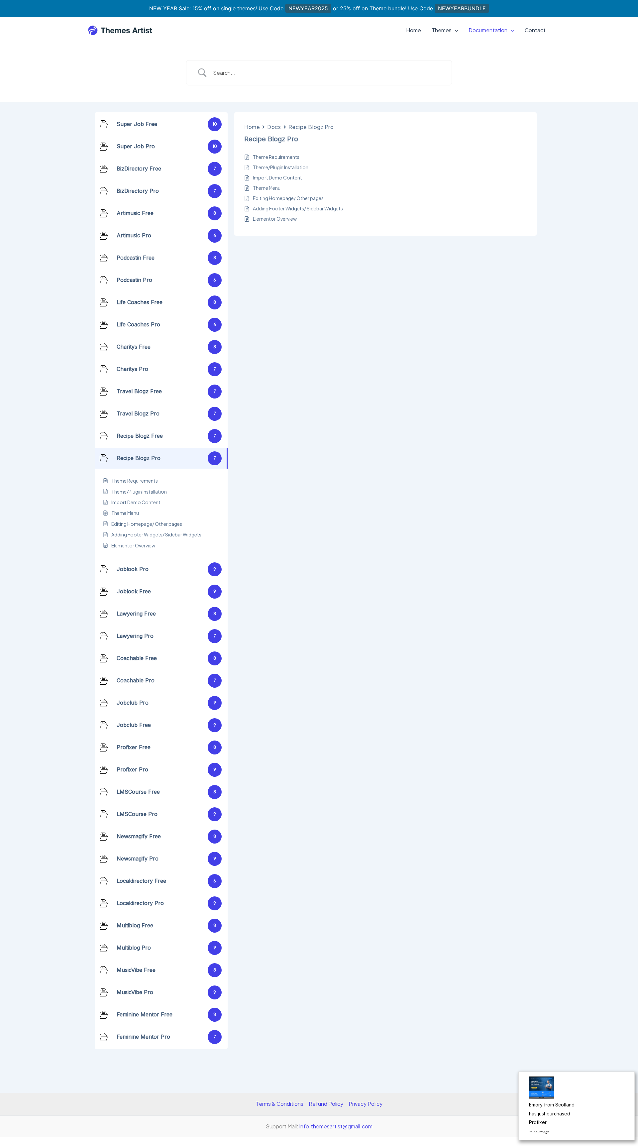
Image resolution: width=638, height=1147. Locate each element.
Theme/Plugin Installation (280, 167)
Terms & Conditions (279, 1103)
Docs (274, 126)
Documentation (488, 30)
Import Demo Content (277, 177)
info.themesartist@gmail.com (335, 1126)
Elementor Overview (275, 219)
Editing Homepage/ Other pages (288, 198)
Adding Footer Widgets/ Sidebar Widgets (298, 208)
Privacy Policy (365, 1103)
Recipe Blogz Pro (311, 126)
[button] (455, 30)
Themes (442, 30)
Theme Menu (266, 188)
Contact (535, 30)
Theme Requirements (276, 157)
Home (413, 30)
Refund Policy (326, 1103)
